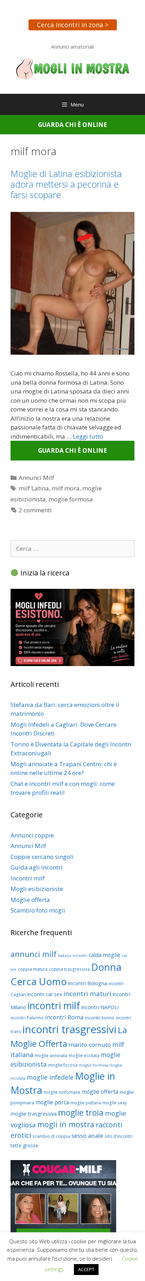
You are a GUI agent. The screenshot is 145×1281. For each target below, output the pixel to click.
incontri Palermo (27, 1018)
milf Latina (34, 488)
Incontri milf (28, 878)
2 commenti (35, 510)
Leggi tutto (88, 436)
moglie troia (80, 1112)
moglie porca (52, 1102)
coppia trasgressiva (69, 969)
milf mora (66, 488)
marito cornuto (90, 1045)
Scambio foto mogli (38, 910)
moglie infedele (50, 1077)
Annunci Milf (36, 478)
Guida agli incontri (37, 867)
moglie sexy (114, 1103)
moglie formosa (71, 499)
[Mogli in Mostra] (72, 68)
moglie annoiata (50, 1056)
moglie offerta (100, 1092)
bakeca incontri (72, 955)
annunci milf (34, 954)
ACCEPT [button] (86, 1269)
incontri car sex (44, 994)
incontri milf (53, 1005)
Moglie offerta (30, 900)
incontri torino (99, 1017)
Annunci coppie (32, 835)
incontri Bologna (87, 983)
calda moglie (104, 955)
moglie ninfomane (62, 1092)
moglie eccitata (84, 1056)
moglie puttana (85, 1103)
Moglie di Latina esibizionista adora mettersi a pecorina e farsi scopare (66, 184)
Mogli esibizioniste (37, 889)
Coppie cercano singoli (42, 857)
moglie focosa (62, 1065)
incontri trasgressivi (69, 1029)
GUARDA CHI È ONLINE (72, 125)
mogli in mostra (65, 1124)
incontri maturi (87, 993)
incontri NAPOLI (100, 1007)
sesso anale (87, 1135)
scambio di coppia (51, 1136)
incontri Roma (64, 1017)
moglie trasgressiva (34, 1113)
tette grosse (24, 1145)
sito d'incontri (118, 1136)
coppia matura (33, 969)
